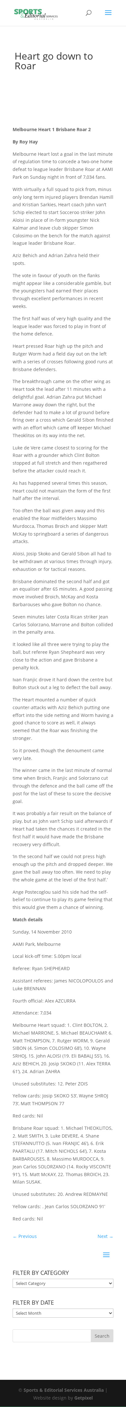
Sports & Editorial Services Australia (64, 1390)
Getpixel (83, 1398)
